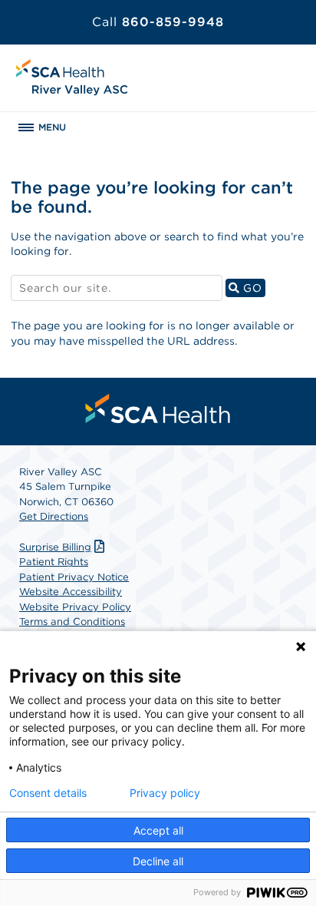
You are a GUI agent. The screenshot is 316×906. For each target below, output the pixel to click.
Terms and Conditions (72, 621)
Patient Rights (53, 561)
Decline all (158, 861)
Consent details (48, 793)
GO (252, 287)
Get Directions (53, 516)
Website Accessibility (70, 591)
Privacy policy (165, 793)
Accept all (158, 830)
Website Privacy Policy (75, 607)
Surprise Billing (55, 547)
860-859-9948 (158, 22)
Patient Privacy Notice (74, 577)
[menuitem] (158, 408)
